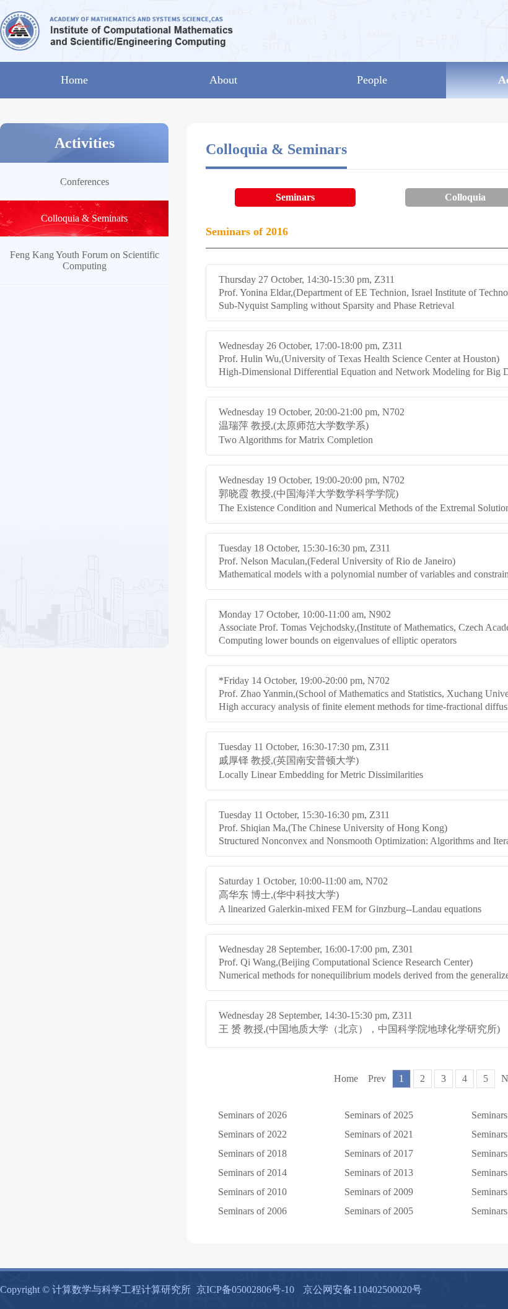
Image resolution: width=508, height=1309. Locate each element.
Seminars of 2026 (252, 1115)
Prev (377, 1078)
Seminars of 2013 (378, 1172)
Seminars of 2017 (378, 1153)
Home (74, 80)
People (372, 80)
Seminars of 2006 (252, 1211)
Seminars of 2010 (252, 1191)
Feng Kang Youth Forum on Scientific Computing (84, 260)
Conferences (84, 181)
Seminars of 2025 (378, 1115)
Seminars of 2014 (252, 1172)
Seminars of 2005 (378, 1211)
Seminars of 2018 (252, 1153)
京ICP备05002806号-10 (245, 1289)
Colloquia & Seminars (84, 218)
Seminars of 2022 (252, 1134)
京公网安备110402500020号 (362, 1289)
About (223, 80)
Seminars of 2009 (378, 1191)
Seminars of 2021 (378, 1134)
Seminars (295, 197)
